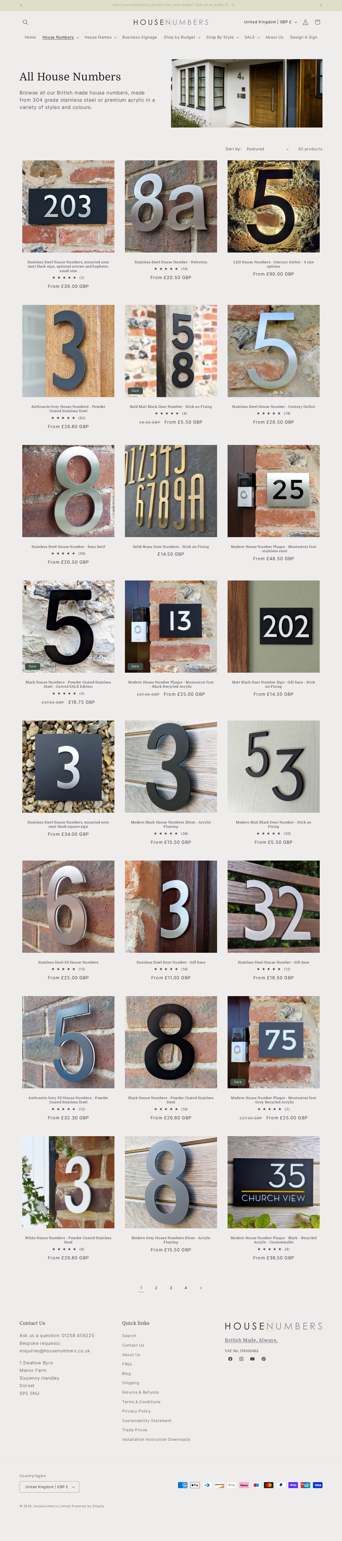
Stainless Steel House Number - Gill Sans (273, 962)
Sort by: (233, 149)
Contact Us (133, 1345)
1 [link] (141, 1287)
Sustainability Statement (147, 1420)
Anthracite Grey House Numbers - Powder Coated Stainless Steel (68, 409)
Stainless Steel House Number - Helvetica (171, 262)
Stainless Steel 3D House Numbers (68, 962)
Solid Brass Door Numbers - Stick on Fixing (171, 546)
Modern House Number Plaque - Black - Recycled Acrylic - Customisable (273, 1240)
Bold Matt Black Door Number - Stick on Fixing (171, 407)
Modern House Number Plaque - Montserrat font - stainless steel (273, 549)
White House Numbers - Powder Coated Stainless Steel (68, 1240)
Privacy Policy (136, 1411)
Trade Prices (134, 1430)
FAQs (127, 1364)
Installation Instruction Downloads (156, 1439)
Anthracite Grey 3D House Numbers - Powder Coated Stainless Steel (68, 1100)
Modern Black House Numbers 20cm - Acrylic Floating (171, 824)
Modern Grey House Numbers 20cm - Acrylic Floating (171, 1240)
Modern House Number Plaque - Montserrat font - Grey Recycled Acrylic (273, 1100)
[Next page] (201, 1288)
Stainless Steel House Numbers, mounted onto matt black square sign (68, 824)
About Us (131, 1354)
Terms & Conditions (141, 1401)
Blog (126, 1373)
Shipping (130, 1383)
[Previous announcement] (21, 5)
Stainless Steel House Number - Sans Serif (68, 546)
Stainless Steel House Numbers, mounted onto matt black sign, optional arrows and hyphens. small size (68, 266)
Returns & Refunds (140, 1392)
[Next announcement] (321, 5)
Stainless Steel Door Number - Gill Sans (171, 962)
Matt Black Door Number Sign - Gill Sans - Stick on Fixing (273, 684)
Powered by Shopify (88, 1506)
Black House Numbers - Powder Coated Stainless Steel (171, 1100)
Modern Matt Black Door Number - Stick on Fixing (273, 824)
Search (129, 1336)
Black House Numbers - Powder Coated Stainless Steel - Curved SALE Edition (68, 684)
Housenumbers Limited (52, 1506)
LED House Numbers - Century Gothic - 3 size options (273, 264)
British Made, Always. (251, 1340)
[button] (26, 22)
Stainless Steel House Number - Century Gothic (273, 407)
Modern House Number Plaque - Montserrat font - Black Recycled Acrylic (171, 684)
